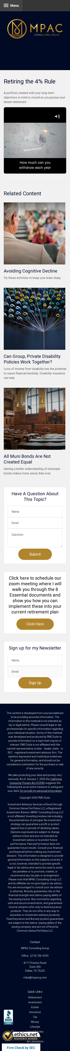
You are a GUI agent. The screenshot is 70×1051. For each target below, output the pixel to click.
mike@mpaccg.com (35, 57)
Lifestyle (35, 1026)
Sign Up (35, 683)
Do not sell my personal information (41, 790)
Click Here (35, 624)
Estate (35, 1007)
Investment (35, 1002)
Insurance (35, 1012)
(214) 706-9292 (35, 50)
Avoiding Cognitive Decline (30, 271)
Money (35, 1021)
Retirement (35, 997)
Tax (35, 1016)
